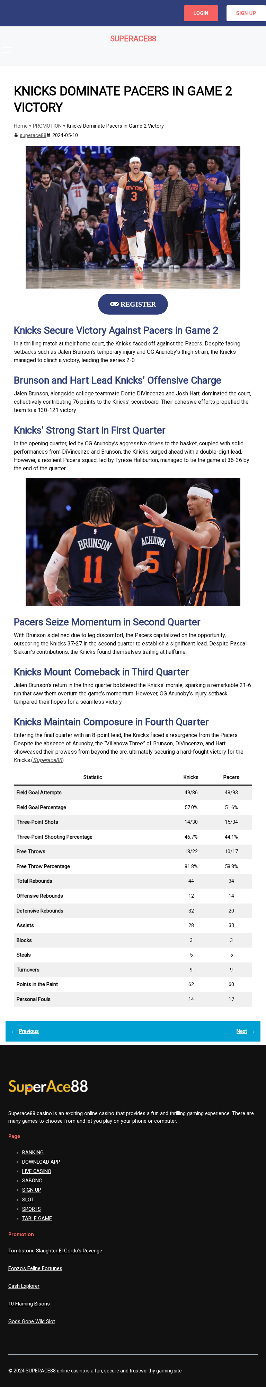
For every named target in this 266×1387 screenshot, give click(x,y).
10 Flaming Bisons (29, 1304)
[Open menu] (7, 50)
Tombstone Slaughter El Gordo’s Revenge (55, 1251)
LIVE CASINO (36, 1171)
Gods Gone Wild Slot (31, 1321)
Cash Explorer (23, 1286)
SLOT (28, 1200)
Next (242, 1031)
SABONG (32, 1181)
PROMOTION (47, 126)
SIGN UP (246, 13)
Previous (29, 1031)
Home (21, 126)
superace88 (33, 135)
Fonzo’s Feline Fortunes (35, 1268)
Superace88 (133, 38)
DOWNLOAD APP (41, 1162)
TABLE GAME (37, 1218)
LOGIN (201, 13)
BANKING (33, 1152)
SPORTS (31, 1209)
